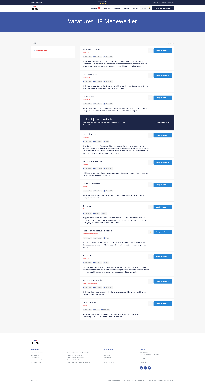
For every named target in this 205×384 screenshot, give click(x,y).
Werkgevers (117, 8)
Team (154, 2)
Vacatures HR (35, 355)
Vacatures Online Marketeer (75, 360)
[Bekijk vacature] (127, 58)
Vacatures (93, 8)
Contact (135, 8)
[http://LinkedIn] (145, 368)
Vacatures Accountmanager (75, 357)
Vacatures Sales (35, 357)
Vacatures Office (36, 362)
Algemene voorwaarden (138, 380)
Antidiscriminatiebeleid (113, 380)
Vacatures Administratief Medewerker (78, 362)
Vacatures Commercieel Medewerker (78, 353)
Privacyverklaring (151, 380)
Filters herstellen (41, 50)
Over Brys (127, 8)
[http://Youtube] (149, 368)
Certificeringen (126, 380)
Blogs (158, 2)
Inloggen (164, 2)
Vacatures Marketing (37, 360)
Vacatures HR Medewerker (75, 355)
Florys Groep (169, 380)
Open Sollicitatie (109, 362)
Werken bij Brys (170, 2)
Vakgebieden (107, 8)
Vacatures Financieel (37, 353)
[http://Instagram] (141, 368)
